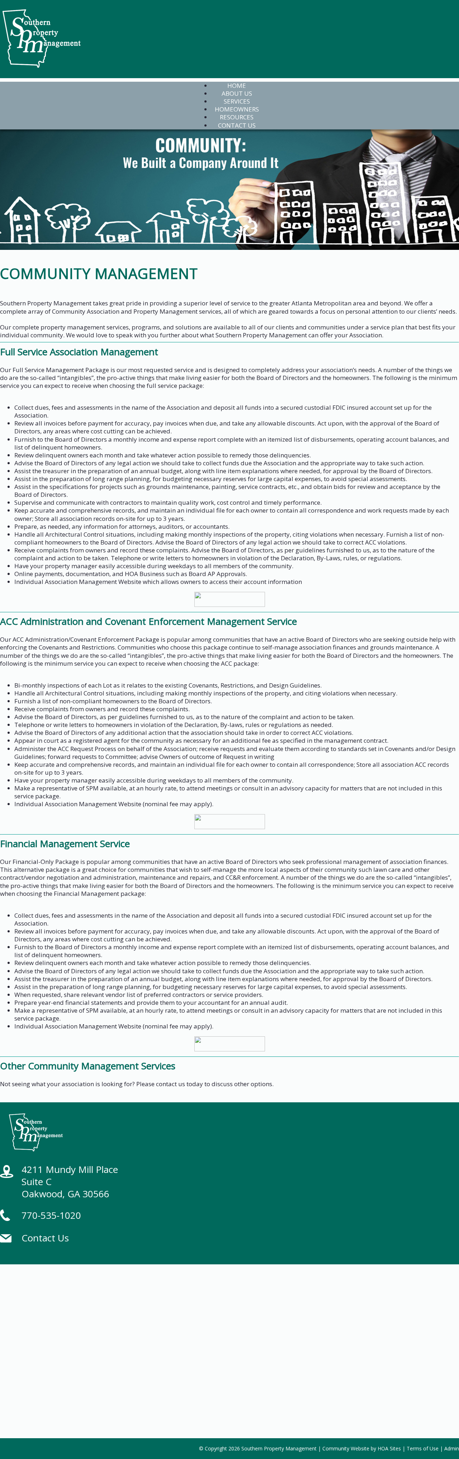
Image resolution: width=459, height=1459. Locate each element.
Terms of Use (423, 1448)
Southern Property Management (279, 1448)
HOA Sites (389, 1448)
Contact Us (45, 1237)
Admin (451, 1448)
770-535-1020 (51, 1215)
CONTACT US (237, 125)
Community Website (345, 1448)
